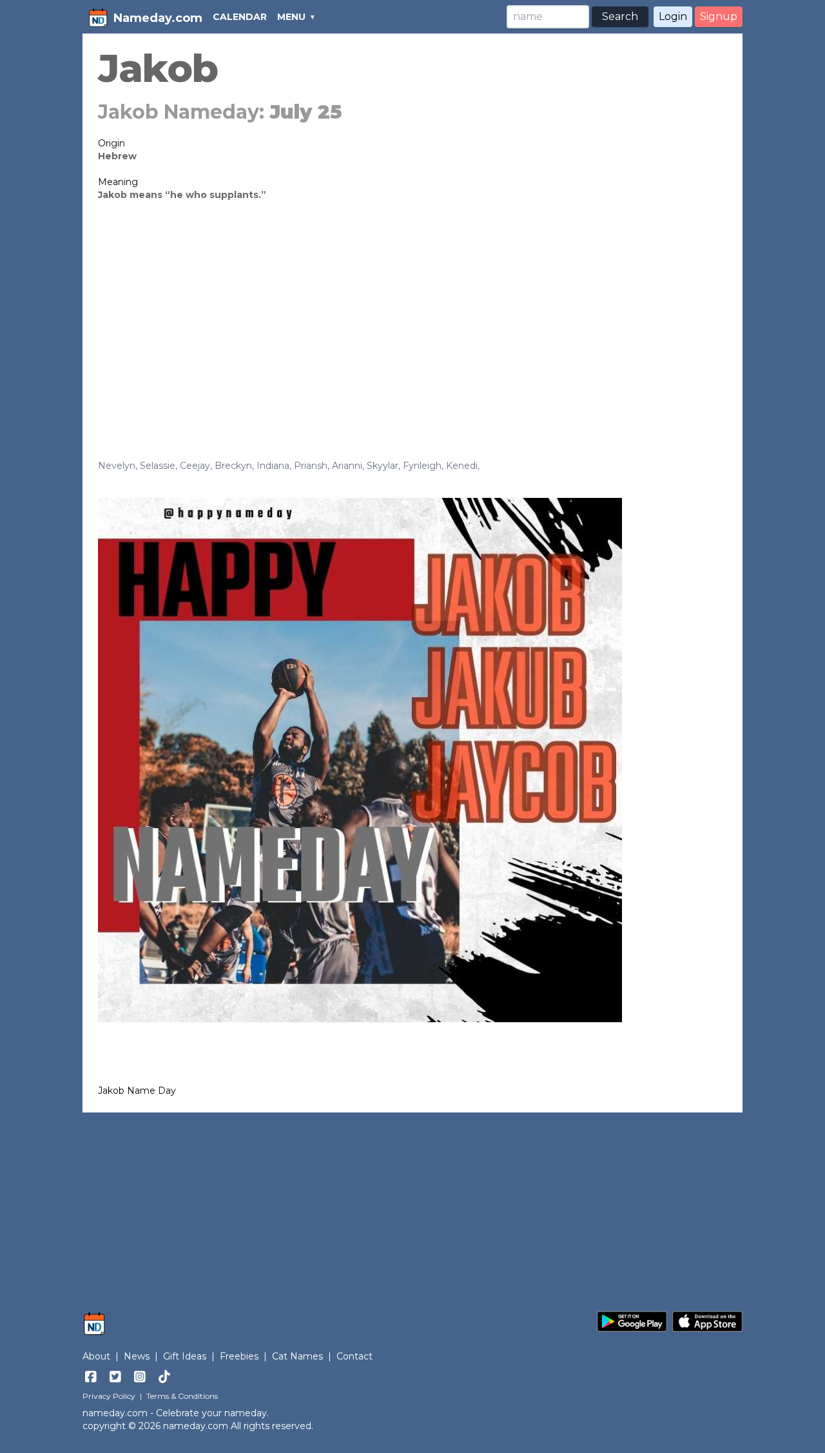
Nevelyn (116, 465)
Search (620, 16)
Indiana (273, 465)
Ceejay (195, 465)
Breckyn (233, 465)
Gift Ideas (184, 1356)
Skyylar (382, 465)
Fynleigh (422, 465)
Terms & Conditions (182, 1396)
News (137, 1356)
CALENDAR (240, 17)
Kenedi (462, 465)
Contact (354, 1356)
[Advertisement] (412, 311)
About (96, 1356)
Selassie (157, 465)
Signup (718, 16)
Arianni (347, 465)
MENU (291, 17)
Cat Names (297, 1356)
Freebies (239, 1356)
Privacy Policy (108, 1396)
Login (673, 16)
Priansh (310, 465)
